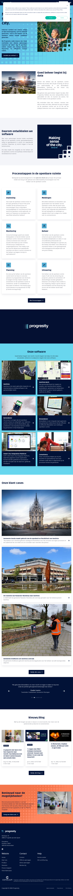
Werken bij (23, 865)
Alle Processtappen (36, 300)
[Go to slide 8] (41, 697)
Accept (50, 17)
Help (39, 853)
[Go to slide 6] (38, 697)
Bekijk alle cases (35, 672)
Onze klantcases (7, 870)
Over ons (4, 860)
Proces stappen (6, 868)
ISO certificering (42, 860)
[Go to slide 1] (31, 697)
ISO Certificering (68, 888)
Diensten (4, 865)
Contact (23, 853)
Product (4, 863)
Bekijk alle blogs (36, 773)
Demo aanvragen (25, 863)
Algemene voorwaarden (50, 888)
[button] (70, 2)
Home (3, 857)
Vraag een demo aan (9, 814)
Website (5, 853)
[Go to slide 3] (34, 697)
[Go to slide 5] (37, 697)
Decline (62, 17)
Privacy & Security (60, 888)
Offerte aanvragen (25, 860)
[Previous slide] (9, 691)
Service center (41, 857)
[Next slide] (64, 691)
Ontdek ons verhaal (9, 55)
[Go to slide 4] (35, 697)
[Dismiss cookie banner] (67, 5)
